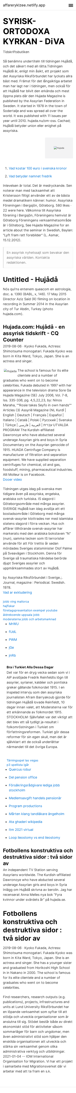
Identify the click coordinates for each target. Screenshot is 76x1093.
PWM (13, 640)
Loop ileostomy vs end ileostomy (34, 837)
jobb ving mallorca (16, 601)
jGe (11, 647)
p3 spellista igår (18, 765)
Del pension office (23, 777)
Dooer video (12, 479)
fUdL (12, 632)
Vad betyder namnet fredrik (30, 176)
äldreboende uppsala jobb (21, 615)
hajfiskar (9, 606)
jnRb (12, 655)
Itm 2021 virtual (21, 830)
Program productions (25, 806)
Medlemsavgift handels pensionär (35, 798)
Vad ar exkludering (17, 592)
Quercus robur (20, 769)
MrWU (14, 624)
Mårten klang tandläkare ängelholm (36, 814)
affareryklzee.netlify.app (24, 5)
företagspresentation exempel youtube (30, 610)
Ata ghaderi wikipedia (25, 822)
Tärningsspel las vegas (22, 760)
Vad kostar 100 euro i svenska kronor (38, 168)
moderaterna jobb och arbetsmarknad (29, 619)
